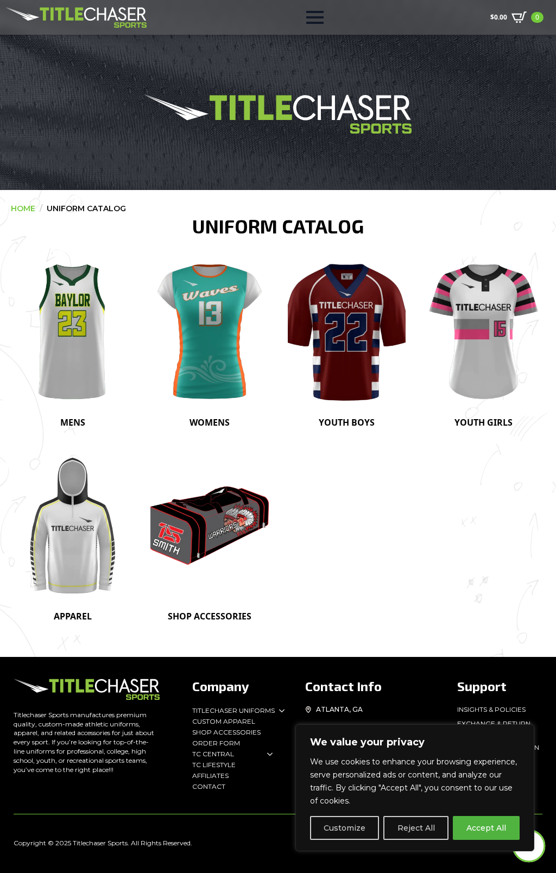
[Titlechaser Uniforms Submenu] (280, 710)
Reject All (416, 828)
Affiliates (210, 775)
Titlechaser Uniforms (233, 710)
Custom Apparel (223, 721)
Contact (208, 786)
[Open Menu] (315, 17)
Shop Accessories (226, 732)
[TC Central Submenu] (268, 754)
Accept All (486, 828)
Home (23, 208)
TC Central (213, 754)
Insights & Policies (491, 709)
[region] (414, 787)
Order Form (216, 743)
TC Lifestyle (214, 765)
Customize (344, 828)
